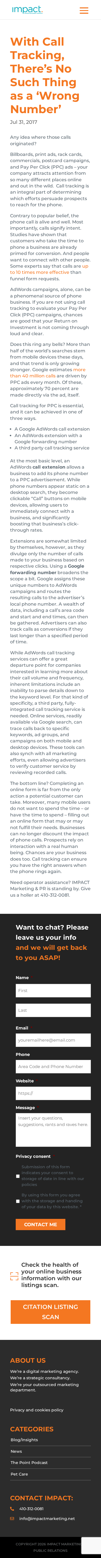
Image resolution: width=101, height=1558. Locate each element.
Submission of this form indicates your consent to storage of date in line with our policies (53, 1175)
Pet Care (19, 1474)
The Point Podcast (29, 1462)
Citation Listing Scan (50, 1311)
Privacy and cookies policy (36, 1410)
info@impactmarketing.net (47, 1518)
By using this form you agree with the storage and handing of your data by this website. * (52, 1200)
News (16, 1451)
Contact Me (40, 1224)
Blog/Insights (24, 1439)
